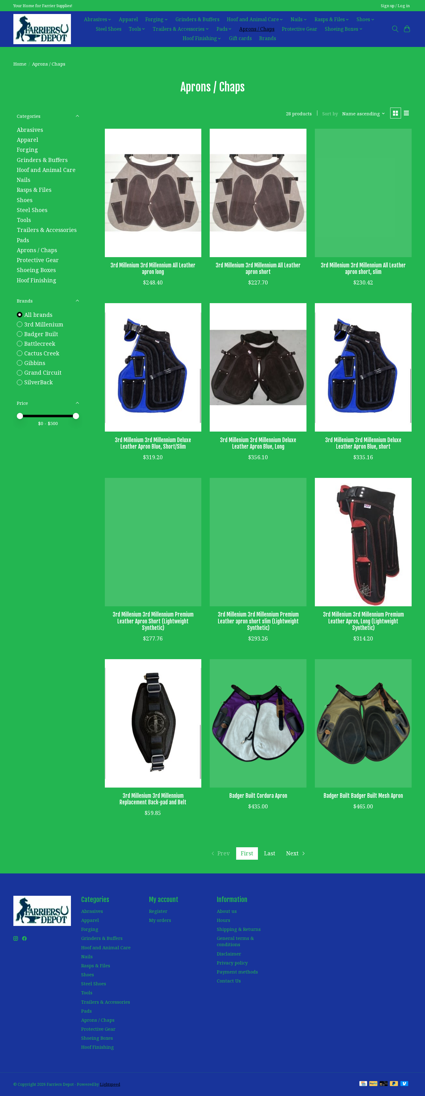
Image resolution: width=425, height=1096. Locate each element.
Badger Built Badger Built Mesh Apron (363, 795)
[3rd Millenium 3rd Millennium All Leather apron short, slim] (363, 193)
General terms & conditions (235, 941)
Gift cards (240, 38)
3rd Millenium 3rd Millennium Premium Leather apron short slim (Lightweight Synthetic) (258, 621)
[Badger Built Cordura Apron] (258, 723)
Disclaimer (229, 953)
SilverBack (38, 382)
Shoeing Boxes (36, 270)
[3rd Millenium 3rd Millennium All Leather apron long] (153, 193)
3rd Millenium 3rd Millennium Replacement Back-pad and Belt (152, 799)
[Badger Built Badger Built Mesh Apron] (363, 723)
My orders (160, 920)
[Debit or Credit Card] (384, 1084)
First (247, 853)
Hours (223, 920)
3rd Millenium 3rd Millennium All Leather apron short (258, 268)
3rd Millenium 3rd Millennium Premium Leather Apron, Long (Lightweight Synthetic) (363, 621)
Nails (23, 179)
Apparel (128, 19)
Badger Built (41, 334)
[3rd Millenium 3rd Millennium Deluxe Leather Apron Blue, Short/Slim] (153, 367)
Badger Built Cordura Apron (258, 795)
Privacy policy (232, 963)
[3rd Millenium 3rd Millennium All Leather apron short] (258, 193)
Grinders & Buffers (197, 19)
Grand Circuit (43, 372)
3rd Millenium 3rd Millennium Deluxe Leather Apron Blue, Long (258, 443)
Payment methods (237, 972)
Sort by (330, 113)
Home (19, 64)
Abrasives (30, 129)
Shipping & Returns (239, 929)
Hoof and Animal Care (46, 169)
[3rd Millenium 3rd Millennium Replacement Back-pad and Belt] (153, 723)
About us (227, 911)
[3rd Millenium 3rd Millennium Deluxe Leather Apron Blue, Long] (258, 367)
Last (269, 853)
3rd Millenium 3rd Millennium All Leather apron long (152, 268)
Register (158, 911)
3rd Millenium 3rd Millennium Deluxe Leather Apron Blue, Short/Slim (153, 443)
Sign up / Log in (395, 5)
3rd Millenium (43, 324)
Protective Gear (299, 29)
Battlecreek (39, 343)
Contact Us (229, 981)
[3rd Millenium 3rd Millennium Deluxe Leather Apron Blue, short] (363, 367)
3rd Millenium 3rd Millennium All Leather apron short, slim (363, 268)
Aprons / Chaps (256, 29)
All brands (38, 314)
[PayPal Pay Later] (394, 1084)
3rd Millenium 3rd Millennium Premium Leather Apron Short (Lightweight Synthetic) (153, 621)
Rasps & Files (34, 189)
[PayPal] (373, 1084)
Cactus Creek (41, 353)
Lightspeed (110, 1084)
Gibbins (34, 363)
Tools (24, 220)
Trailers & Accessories (47, 230)
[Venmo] (404, 1084)
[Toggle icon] (394, 29)
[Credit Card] (363, 1084)
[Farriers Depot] (42, 28)
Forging (27, 149)
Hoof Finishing (36, 280)
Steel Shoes (108, 29)
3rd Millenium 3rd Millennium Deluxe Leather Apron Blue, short (363, 443)
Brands (267, 38)
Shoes (24, 200)
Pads (23, 240)
